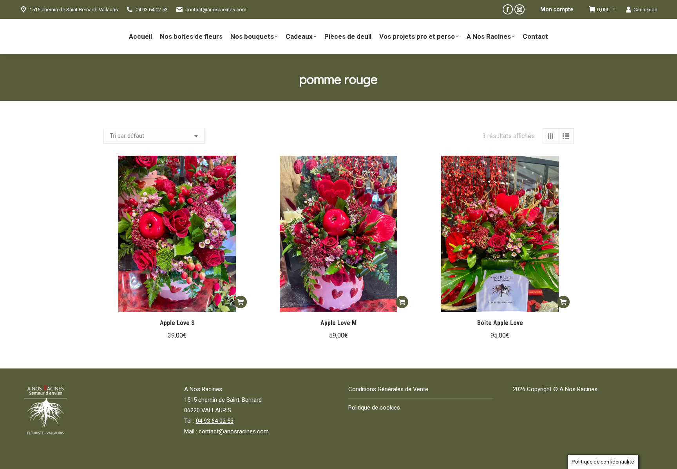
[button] (240, 302)
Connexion (645, 10)
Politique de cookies (374, 407)
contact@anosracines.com (215, 10)
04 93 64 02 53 (215, 420)
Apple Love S (177, 323)
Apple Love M (338, 323)
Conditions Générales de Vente (388, 389)
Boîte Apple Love (500, 323)
